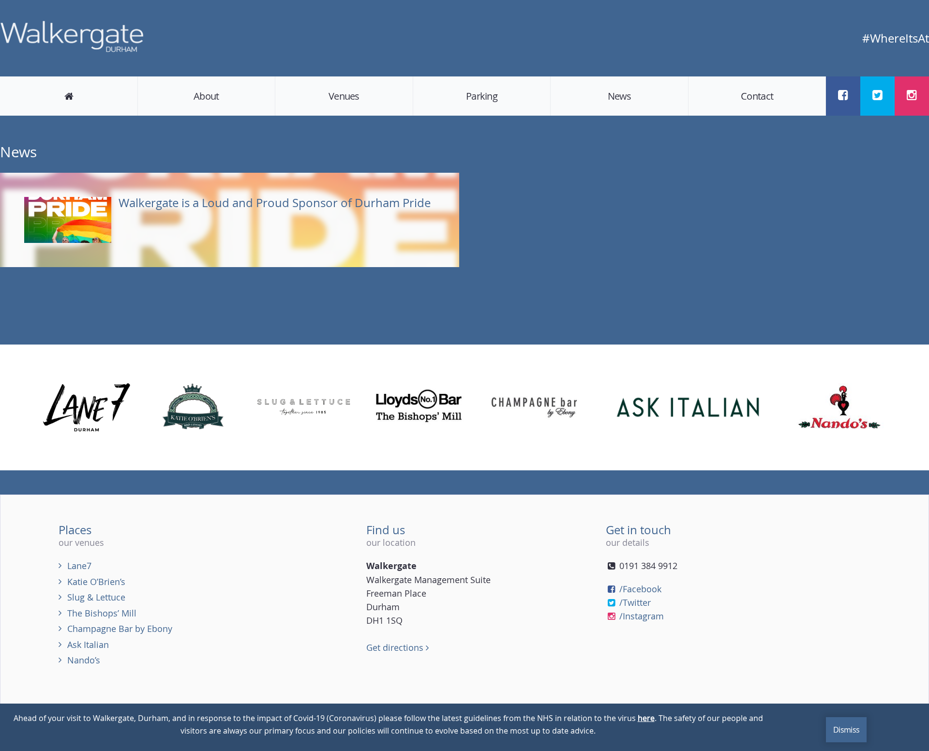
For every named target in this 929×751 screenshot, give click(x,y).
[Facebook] (843, 95)
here (646, 718)
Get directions (396, 647)
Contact (757, 96)
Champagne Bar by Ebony (119, 628)
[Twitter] (877, 95)
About (206, 96)
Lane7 (79, 565)
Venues (344, 96)
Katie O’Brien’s (96, 581)
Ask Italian (88, 644)
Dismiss (846, 729)
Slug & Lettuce (96, 597)
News (619, 96)
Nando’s (83, 660)
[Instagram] (912, 95)
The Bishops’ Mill (101, 613)
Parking (481, 96)
